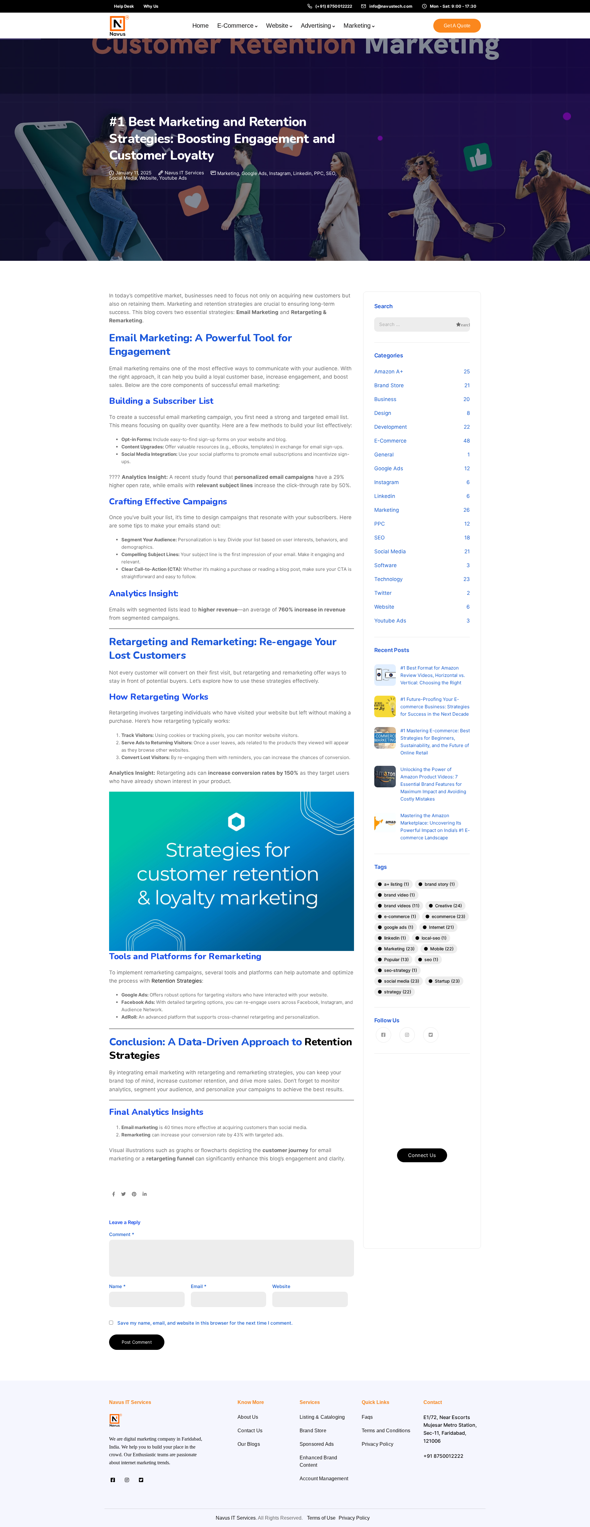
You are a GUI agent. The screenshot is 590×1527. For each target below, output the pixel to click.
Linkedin (302, 173)
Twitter (382, 593)
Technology (388, 579)
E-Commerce (235, 25)
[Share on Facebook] (113, 1194)
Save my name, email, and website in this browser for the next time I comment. (205, 1323)
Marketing (357, 25)
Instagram (280, 173)
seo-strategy (400, 970)
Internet (441, 927)
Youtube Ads (173, 178)
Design (382, 413)
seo (431, 959)
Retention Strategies (176, 981)
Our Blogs (249, 1444)
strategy (397, 991)
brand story (440, 884)
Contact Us (250, 1430)
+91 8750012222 (443, 1456)
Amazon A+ (388, 371)
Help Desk (124, 6)
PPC (319, 173)
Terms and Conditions (386, 1430)
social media (401, 981)
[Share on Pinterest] (134, 1194)
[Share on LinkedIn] (145, 1194)
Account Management (324, 1478)
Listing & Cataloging (322, 1417)
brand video (399, 894)
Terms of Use (321, 1518)
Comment (121, 1234)
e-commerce (400, 916)
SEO (330, 173)
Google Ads (254, 173)
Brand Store (389, 385)
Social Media (123, 178)
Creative (448, 905)
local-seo (434, 937)
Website (277, 25)
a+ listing (396, 884)
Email (198, 1286)
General (384, 454)
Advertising (316, 25)
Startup (447, 981)
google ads (398, 927)
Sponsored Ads (317, 1444)
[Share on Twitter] (123, 1194)
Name (117, 1286)
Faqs (367, 1417)
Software (385, 565)
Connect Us (422, 1155)
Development (390, 427)
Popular (396, 959)
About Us (248, 1417)
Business (385, 399)
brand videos (401, 905)
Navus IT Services (184, 172)
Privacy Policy (377, 1444)
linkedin (395, 937)
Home (200, 25)
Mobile (442, 948)
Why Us (151, 6)
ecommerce (448, 916)
